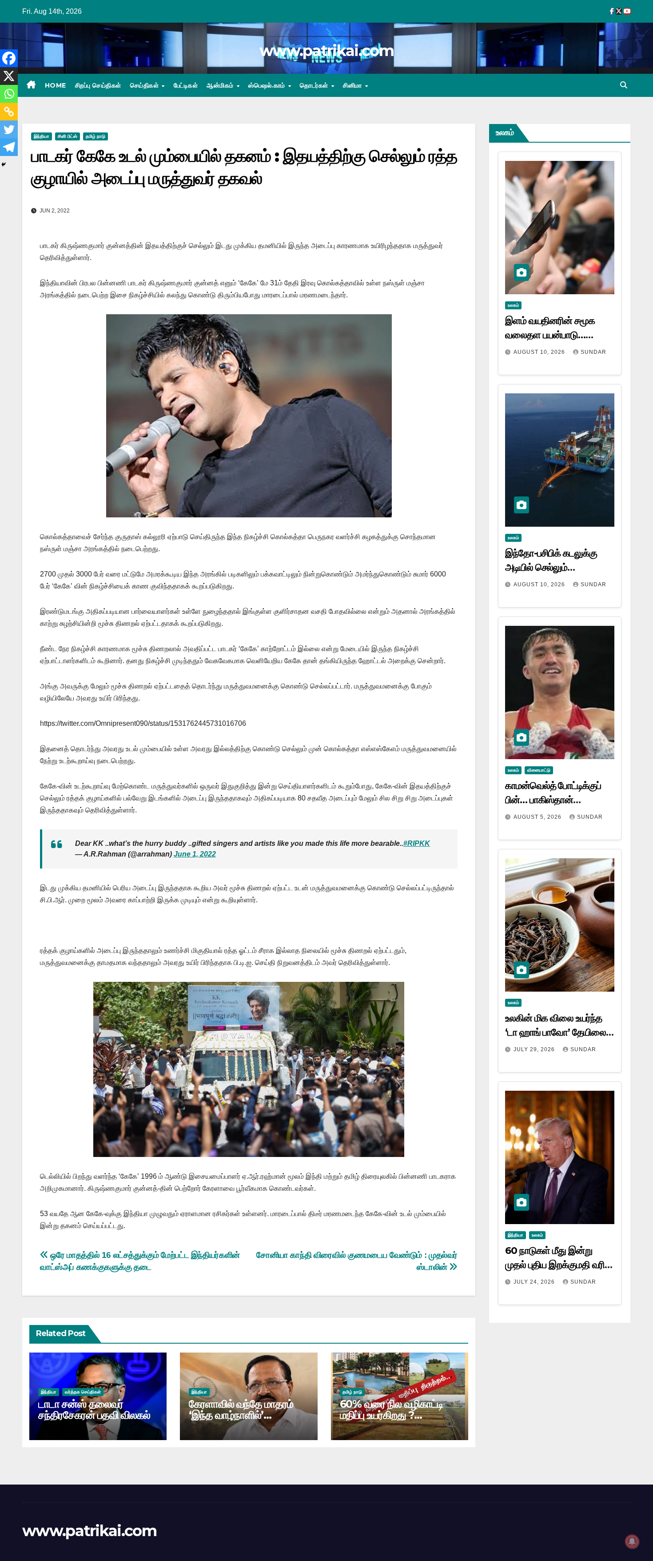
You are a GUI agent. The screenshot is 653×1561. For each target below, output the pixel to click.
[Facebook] (9, 58)
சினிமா (353, 85)
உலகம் (513, 305)
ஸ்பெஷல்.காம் (267, 85)
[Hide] (3, 164)
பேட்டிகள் (186, 85)
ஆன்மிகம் (221, 85)
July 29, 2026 (535, 1049)
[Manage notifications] (632, 1541)
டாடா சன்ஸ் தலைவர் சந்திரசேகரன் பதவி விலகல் (94, 1409)
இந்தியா (41, 136)
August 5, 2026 (538, 817)
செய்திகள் (145, 85)
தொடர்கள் (315, 85)
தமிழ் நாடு (95, 136)
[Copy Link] (9, 111)
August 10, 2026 (540, 352)
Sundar (593, 352)
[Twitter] (9, 129)
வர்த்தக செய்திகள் (83, 1391)
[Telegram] (9, 147)
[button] (623, 85)
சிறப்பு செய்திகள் (98, 85)
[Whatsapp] (9, 94)
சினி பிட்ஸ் (67, 136)
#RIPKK (416, 843)
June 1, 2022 (195, 854)
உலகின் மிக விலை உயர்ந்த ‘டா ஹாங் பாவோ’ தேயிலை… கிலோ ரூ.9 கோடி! (559, 1032)
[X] (9, 76)
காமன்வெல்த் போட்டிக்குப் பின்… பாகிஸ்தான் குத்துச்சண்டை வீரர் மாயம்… (558, 800)
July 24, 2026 (535, 1282)
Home (55, 85)
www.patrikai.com (326, 50)
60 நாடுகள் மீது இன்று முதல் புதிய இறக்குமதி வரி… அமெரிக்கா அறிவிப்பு (558, 1265)
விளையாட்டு (538, 770)
